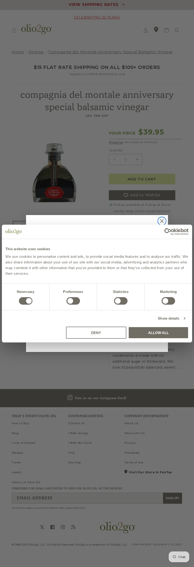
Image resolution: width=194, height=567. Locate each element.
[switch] (73, 301)
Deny (96, 332)
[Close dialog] (162, 221)
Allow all (158, 332)
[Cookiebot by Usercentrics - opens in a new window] (168, 231)
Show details (168, 318)
